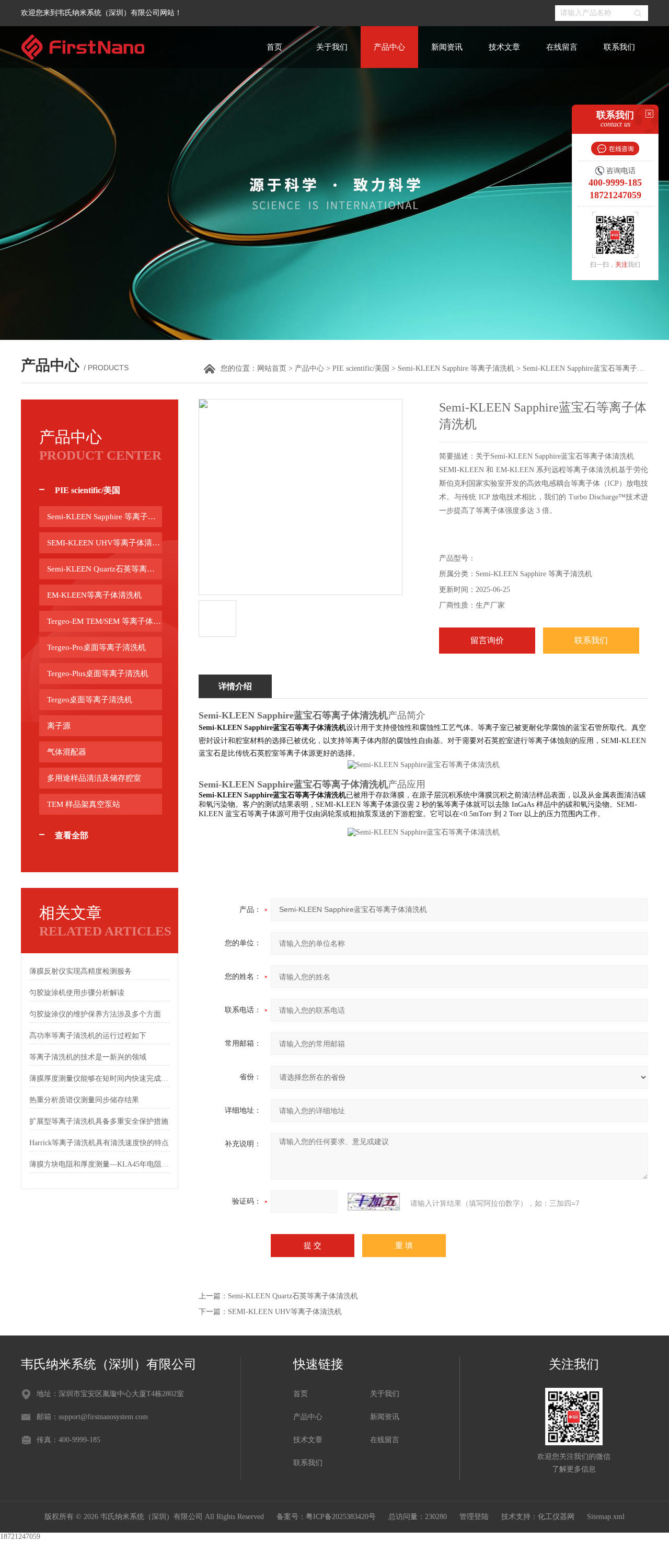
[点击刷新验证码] (374, 1202)
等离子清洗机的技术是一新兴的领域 (87, 1057)
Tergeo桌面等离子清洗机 (89, 699)
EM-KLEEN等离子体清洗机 (94, 595)
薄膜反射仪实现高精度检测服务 (80, 971)
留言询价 (487, 640)
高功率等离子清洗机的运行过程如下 (87, 1036)
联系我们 (619, 47)
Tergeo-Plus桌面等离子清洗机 (97, 673)
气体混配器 (66, 752)
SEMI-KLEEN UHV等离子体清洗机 (104, 543)
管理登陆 (474, 1517)
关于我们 (332, 47)
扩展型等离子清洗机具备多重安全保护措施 (98, 1121)
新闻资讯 (447, 47)
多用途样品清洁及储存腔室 (94, 778)
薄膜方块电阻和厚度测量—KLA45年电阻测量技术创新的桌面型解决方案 (99, 1164)
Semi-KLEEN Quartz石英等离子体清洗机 (104, 569)
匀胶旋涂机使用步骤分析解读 (76, 993)
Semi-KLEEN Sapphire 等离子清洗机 (456, 368)
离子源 (59, 726)
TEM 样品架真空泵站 (83, 804)
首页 (274, 47)
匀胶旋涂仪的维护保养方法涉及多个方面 (95, 1014)
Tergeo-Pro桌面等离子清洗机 (96, 647)
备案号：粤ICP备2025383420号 (326, 1517)
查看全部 (71, 835)
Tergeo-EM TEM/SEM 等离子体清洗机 (104, 621)
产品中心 (389, 47)
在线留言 (562, 47)
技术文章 (504, 47)
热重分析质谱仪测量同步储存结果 (84, 1100)
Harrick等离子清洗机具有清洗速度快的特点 (99, 1143)
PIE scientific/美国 (360, 368)
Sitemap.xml (606, 1517)
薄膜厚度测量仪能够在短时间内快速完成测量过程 (99, 1078)
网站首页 (271, 368)
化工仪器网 (556, 1517)
